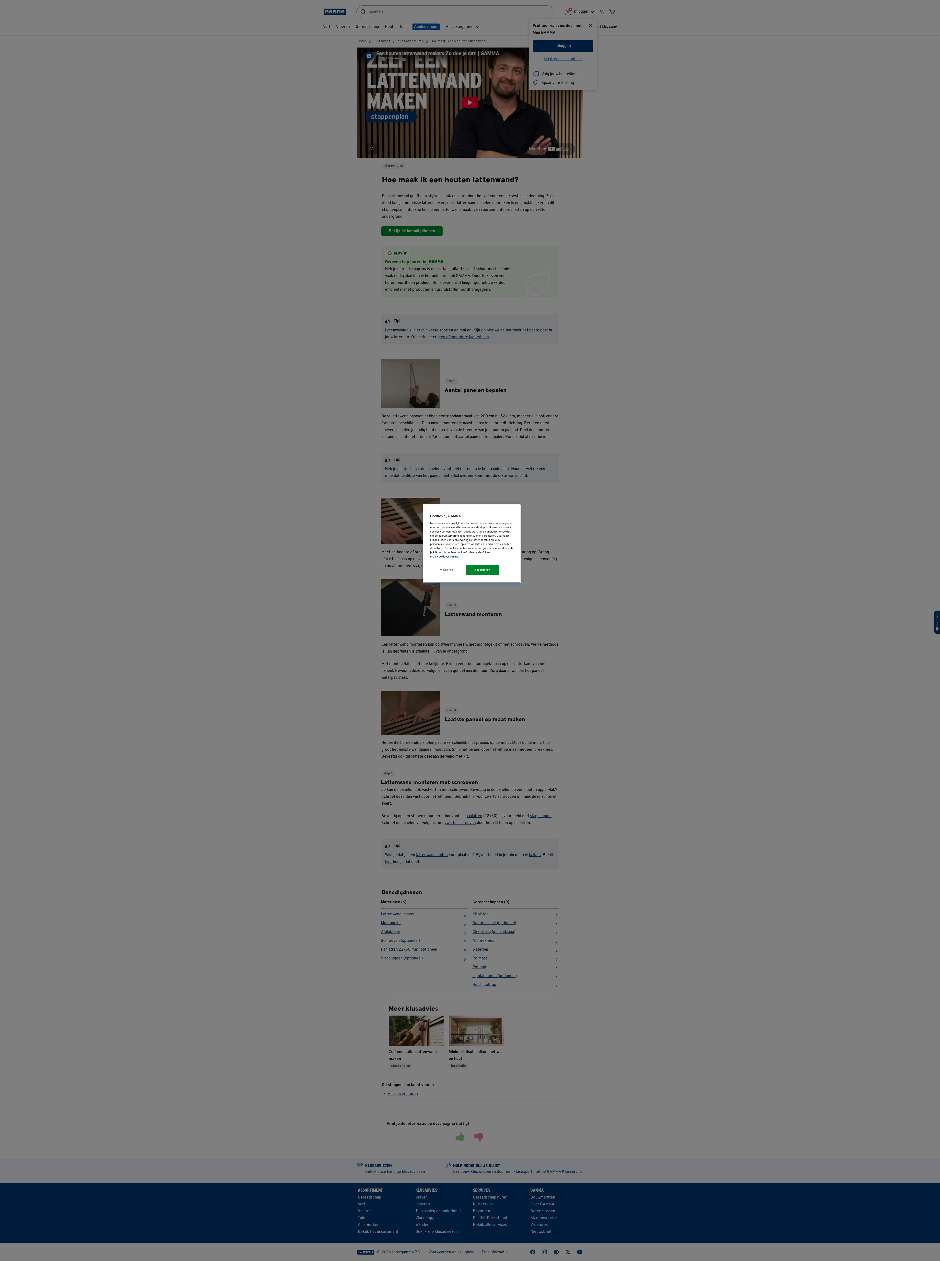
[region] (472, 543)
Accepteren (482, 570)
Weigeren (446, 570)
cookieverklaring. (448, 556)
